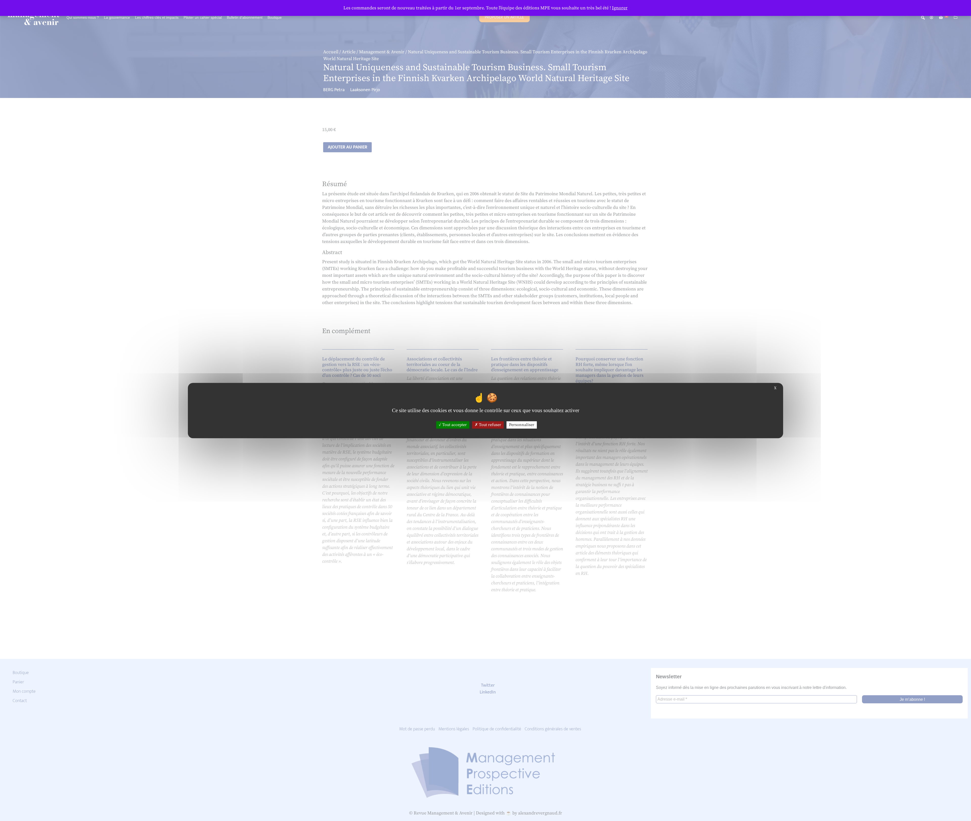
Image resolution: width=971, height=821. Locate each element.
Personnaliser (521, 424)
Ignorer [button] (620, 8)
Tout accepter (454, 424)
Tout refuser (489, 424)
